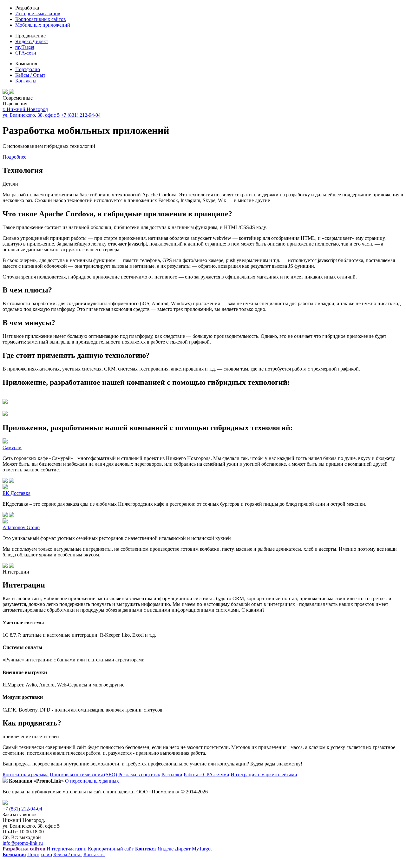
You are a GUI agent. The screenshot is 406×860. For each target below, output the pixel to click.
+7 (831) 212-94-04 (81, 115)
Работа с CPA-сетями (206, 774)
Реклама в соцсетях (139, 774)
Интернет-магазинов (37, 13)
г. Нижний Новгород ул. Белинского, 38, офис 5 (31, 112)
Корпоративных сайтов (40, 19)
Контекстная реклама (26, 774)
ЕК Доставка (16, 493)
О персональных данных (92, 781)
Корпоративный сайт (111, 848)
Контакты (25, 80)
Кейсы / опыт (67, 854)
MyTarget (202, 848)
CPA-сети (25, 53)
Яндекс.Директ (31, 41)
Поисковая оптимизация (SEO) (83, 774)
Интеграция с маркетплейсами (264, 774)
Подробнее (14, 157)
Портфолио (27, 69)
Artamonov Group (21, 527)
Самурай (12, 447)
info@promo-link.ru (23, 843)
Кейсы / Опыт (30, 75)
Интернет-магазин (67, 848)
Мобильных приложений (42, 25)
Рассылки (171, 774)
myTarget (24, 47)
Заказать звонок (20, 814)
